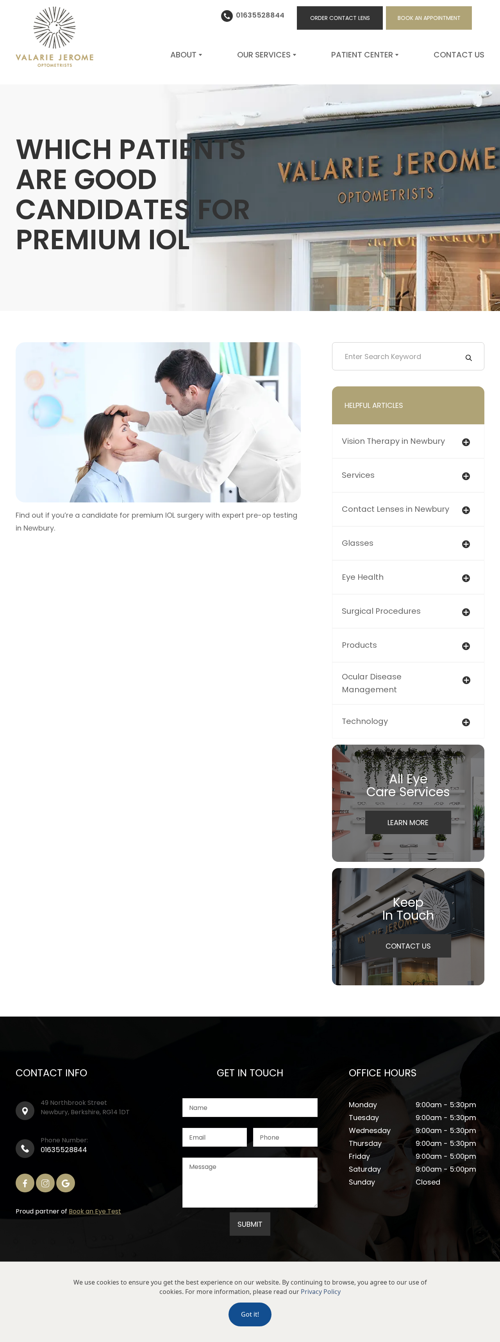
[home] (55, 37)
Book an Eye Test (95, 1211)
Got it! (250, 1314)
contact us (459, 54)
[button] (186, 55)
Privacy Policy (321, 1291)
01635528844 (64, 1149)
